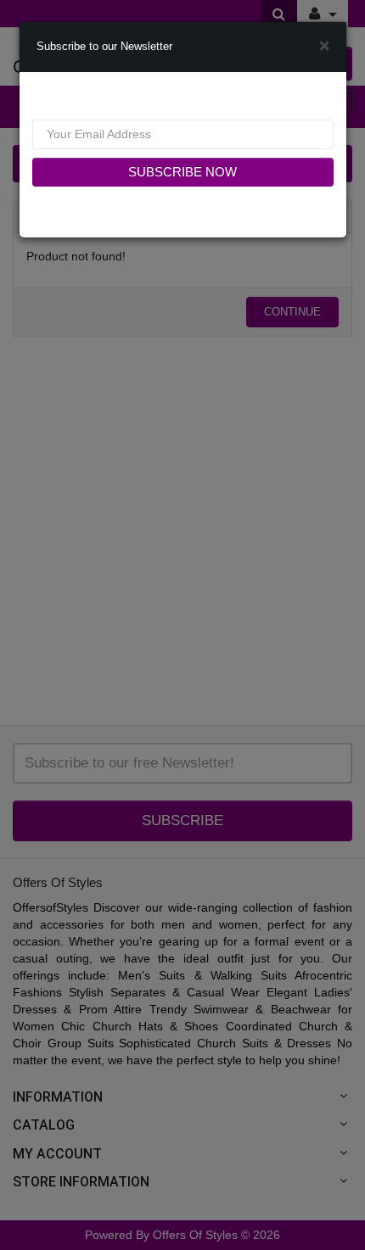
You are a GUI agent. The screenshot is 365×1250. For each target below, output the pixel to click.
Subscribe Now (182, 172)
